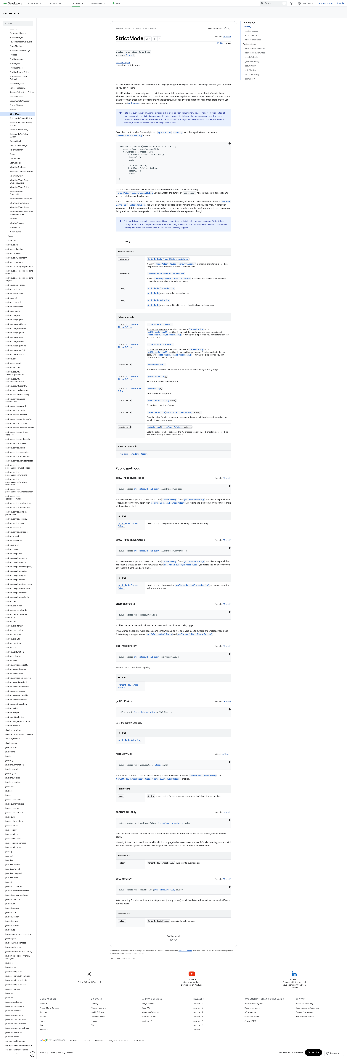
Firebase (98, 1040)
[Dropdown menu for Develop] (83, 3)
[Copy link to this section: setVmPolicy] (134, 879)
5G (92, 1025)
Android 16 (198, 1008)
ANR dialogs (134, 103)
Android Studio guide (254, 1003)
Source (43, 1016)
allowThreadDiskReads (158, 324)
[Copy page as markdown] (155, 39)
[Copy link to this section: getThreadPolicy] (139, 646)
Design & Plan (55, 3)
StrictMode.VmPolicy (158, 300)
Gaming (94, 1003)
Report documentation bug (307, 1008)
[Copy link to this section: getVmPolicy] (134, 701)
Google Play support (304, 1012)
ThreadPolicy (196, 329)
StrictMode (153, 293)
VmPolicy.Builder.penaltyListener (172, 278)
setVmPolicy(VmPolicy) (159, 634)
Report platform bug (304, 1003)
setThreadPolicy (156, 412)
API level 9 (227, 36)
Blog (117, 3)
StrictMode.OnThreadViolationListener (168, 259)
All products (139, 1040)
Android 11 (198, 1029)
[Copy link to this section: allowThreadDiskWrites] (147, 540)
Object (129, 55)
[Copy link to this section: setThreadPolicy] (139, 812)
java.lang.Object (123, 62)
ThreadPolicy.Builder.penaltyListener (175, 264)
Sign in (340, 3)
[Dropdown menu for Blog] (123, 3)
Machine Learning (98, 1008)
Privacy (94, 1021)
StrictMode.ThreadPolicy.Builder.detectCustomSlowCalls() (148, 779)
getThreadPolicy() (157, 332)
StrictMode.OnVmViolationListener (165, 273)
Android (43, 1003)
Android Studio (326, 3)
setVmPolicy (153, 427)
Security (43, 1012)
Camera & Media (98, 1016)
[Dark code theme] (229, 143)
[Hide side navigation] (32, 1054)
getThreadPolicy (156, 376)
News (42, 1021)
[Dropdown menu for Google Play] (105, 3)
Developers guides (252, 1008)
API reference (11, 13)
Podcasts (43, 1029)
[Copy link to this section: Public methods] (142, 468)
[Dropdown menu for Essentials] (42, 3)
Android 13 (198, 1021)
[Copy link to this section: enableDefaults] (137, 604)
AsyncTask (121, 205)
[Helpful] (225, 28)
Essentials (33, 3)
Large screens (148, 1003)
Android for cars (149, 1016)
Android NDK (250, 1021)
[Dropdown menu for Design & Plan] (65, 3)
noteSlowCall (154, 400)
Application (164, 132)
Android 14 (198, 1016)
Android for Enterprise (49, 1008)
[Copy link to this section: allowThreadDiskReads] (147, 478)
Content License (185, 951)
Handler (226, 201)
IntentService (137, 205)
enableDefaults (155, 364)
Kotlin (220, 43)
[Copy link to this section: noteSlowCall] (135, 754)
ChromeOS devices (150, 1012)
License (52, 1052)
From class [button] (133, 454)
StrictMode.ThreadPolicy (160, 288)
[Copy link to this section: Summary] (133, 241)
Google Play (96, 3)
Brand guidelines (65, 1052)
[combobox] (273, 3)
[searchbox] (18, 23)
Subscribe (313, 1052)
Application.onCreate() (129, 135)
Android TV (147, 1021)
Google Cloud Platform (118, 1040)
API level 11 (226, 754)
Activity (178, 132)
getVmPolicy (153, 388)
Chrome (86, 1040)
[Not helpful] (229, 28)
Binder (181, 224)
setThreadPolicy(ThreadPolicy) (164, 334)
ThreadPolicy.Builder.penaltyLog (134, 193)
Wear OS (146, 1008)
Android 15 (198, 1012)
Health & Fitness (97, 1012)
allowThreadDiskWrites (159, 344)
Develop (76, 3)
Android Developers (123, 28)
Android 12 (198, 1025)
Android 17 (198, 1003)
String (165, 400)
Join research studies (305, 1016)
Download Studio (252, 1016)
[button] (17, 236)
